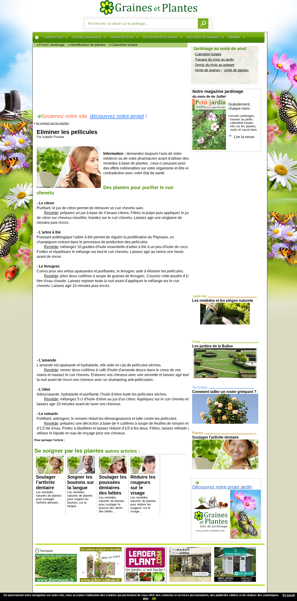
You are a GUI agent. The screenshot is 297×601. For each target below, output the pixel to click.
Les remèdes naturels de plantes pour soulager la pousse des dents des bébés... (112, 493)
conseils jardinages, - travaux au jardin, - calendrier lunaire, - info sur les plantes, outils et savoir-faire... (225, 114)
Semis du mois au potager (215, 65)
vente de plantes (236, 70)
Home (37, 37)
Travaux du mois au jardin (214, 59)
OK (154, 598)
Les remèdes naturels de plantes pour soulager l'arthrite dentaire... (48, 489)
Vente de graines (207, 70)
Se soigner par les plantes (52, 123)
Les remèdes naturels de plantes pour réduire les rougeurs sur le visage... (143, 493)
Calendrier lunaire (208, 54)
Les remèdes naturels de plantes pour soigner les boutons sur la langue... (80, 491)
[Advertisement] (111, 79)
